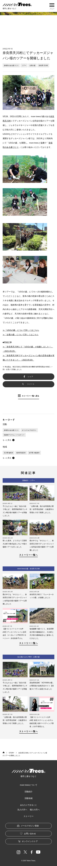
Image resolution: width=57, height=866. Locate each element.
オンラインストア (30, 841)
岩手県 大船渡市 (34, 453)
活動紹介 (28, 791)
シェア (30, 377)
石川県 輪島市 (8, 453)
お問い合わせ (30, 833)
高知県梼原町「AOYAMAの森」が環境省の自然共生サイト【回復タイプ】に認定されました (42, 686)
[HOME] (4, 753)
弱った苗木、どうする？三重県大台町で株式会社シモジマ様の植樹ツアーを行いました (15, 544)
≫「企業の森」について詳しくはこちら (20, 334)
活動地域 (28, 798)
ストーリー (29, 816)
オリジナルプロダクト (29, 430)
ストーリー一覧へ (28, 555)
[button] (8, 440)
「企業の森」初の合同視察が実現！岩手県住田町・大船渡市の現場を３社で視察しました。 (42, 509)
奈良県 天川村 (43, 65)
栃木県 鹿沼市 (21, 453)
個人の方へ (35, 809)
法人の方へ (22, 809)
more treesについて (28, 785)
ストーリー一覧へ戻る (30, 396)
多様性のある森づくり (11, 65)
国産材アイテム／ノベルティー (14, 435)
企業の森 (32, 65)
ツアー (24, 65)
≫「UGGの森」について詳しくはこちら (21, 330)
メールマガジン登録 (30, 826)
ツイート (31, 384)
